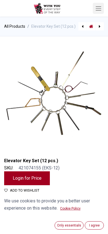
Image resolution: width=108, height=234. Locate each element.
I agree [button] (94, 225)
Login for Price (27, 178)
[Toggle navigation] (98, 8)
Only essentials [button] (69, 225)
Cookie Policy (70, 208)
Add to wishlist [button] (24, 190)
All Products (14, 26)
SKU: (8, 168)
